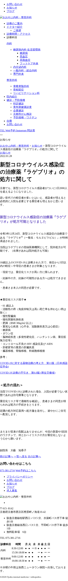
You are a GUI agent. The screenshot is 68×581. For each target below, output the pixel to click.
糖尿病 (24, 53)
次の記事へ (34, 456)
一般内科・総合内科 (25, 70)
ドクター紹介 (14, 26)
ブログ (11, 11)
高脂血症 (25, 60)
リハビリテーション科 (26, 93)
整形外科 (12, 80)
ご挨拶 (17, 30)
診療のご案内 (14, 23)
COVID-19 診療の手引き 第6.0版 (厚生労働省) (27, 372)
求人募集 (12, 490)
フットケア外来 (29, 63)
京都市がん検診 (22, 114)
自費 (9, 121)
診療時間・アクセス (18, 33)
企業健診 (18, 110)
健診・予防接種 (16, 100)
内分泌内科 (19, 67)
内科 (9, 43)
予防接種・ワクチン (25, 117)
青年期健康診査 (22, 107)
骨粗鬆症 (18, 89)
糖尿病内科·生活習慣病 (26, 49)
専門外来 (18, 74)
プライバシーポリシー (20, 476)
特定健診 (18, 103)
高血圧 (24, 56)
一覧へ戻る (20, 456)
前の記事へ (6, 456)
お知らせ (12, 7)
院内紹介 (12, 96)
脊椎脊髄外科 (21, 86)
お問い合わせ (14, 4)
